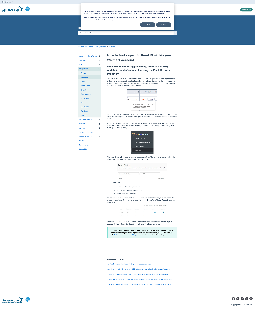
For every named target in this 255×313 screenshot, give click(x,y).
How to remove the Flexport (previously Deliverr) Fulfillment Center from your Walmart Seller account (140, 279)
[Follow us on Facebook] (233, 298)
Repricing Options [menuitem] (85, 119)
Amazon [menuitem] (84, 73)
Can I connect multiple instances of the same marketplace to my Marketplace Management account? (140, 284)
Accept (147, 24)
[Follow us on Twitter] (237, 298)
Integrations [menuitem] (83, 69)
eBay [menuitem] (83, 81)
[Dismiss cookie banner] (170, 7)
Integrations (101, 47)
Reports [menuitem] (81, 141)
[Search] (175, 33)
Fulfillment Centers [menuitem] (86, 132)
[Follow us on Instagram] (242, 298)
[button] (99, 56)
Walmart (112, 47)
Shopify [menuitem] (84, 90)
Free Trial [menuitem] (82, 60)
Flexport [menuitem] (84, 115)
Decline (163, 24)
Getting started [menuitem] (84, 145)
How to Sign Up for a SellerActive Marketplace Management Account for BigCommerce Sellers (137, 274)
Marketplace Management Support (126, 235)
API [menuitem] (82, 103)
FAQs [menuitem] (80, 64)
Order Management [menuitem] (86, 136)
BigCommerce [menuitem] (86, 94)
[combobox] (126, 33)
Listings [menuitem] (82, 128)
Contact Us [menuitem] (83, 149)
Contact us (246, 10)
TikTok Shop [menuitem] (85, 86)
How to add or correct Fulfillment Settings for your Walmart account (129, 264)
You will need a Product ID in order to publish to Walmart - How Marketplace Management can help (138, 269)
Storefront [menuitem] (85, 98)
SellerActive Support (85, 47)
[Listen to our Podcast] (246, 298)
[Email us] (251, 298)
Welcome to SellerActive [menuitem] (88, 56)
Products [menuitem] (82, 124)
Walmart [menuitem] (84, 77)
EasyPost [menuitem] (84, 111)
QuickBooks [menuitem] (85, 107)
